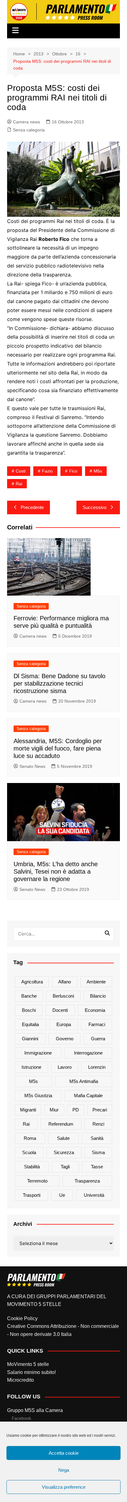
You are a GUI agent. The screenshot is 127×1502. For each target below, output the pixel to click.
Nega (63, 1470)
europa (63, 1024)
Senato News (32, 766)
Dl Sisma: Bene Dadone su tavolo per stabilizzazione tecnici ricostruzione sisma (59, 683)
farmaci (96, 1024)
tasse (97, 1166)
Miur (54, 1109)
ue (62, 1195)
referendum (60, 1124)
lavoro (65, 1067)
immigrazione (38, 1052)
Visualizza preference (63, 1487)
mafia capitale (88, 1095)
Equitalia (30, 1024)
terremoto (37, 1180)
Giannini (30, 1038)
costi (21, 471)
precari (99, 1109)
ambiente (96, 981)
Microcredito (20, 1380)
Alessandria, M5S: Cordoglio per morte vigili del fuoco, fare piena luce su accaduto (58, 748)
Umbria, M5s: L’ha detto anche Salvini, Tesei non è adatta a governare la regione (56, 871)
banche (29, 996)
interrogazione (88, 1052)
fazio (47, 471)
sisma (98, 1152)
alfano (64, 981)
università (94, 1195)
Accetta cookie (64, 1453)
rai (19, 483)
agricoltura (32, 981)
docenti (60, 1010)
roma (30, 1138)
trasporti (31, 1195)
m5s (98, 471)
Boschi (29, 1010)
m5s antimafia (83, 1081)
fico (73, 471)
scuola (29, 1152)
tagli (65, 1166)
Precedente (32, 507)
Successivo (94, 507)
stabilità (32, 1166)
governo (64, 1038)
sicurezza (64, 1152)
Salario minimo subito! (31, 1372)
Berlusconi (63, 996)
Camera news (26, 121)
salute (63, 1138)
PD (75, 1109)
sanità (97, 1138)
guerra (98, 1038)
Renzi (98, 1124)
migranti (28, 1109)
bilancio (98, 996)
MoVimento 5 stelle (28, 1364)
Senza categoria (29, 129)
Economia (95, 1010)
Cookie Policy (22, 1318)
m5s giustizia (38, 1095)
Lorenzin (96, 1067)
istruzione (31, 1067)
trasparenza (87, 1180)
